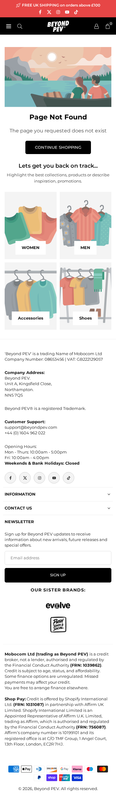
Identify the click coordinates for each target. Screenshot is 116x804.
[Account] (96, 25)
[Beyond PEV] (58, 25)
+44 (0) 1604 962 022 (25, 432)
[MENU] (8, 25)
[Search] (19, 25)
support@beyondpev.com (31, 427)
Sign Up (58, 575)
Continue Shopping (58, 147)
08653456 (54, 359)
